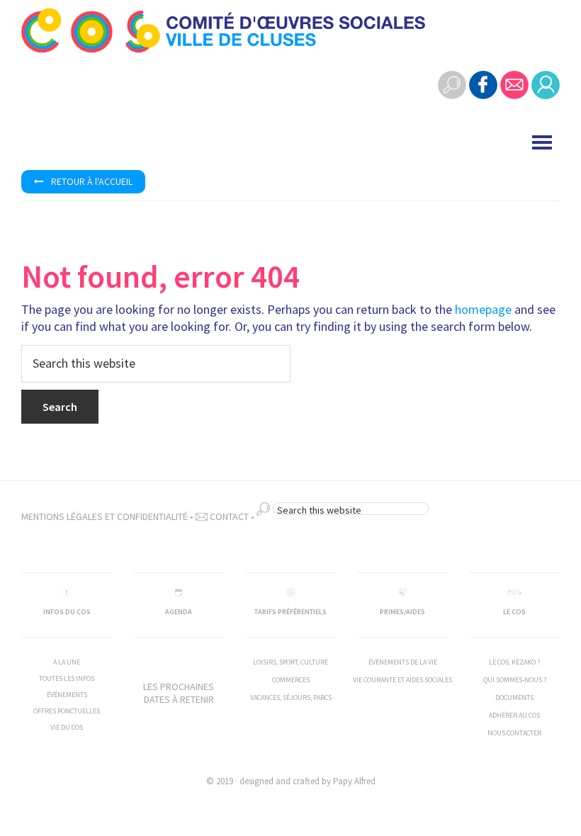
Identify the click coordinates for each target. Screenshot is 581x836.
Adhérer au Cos (514, 715)
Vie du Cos (66, 727)
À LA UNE (66, 662)
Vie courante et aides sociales (402, 679)
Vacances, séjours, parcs (291, 697)
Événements (67, 694)
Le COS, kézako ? (514, 662)
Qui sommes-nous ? (514, 679)
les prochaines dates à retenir (178, 693)
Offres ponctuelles (66, 711)
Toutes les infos (66, 678)
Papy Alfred (354, 781)
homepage (483, 309)
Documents (514, 697)
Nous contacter (514, 733)
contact (228, 516)
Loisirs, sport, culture (290, 662)
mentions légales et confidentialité (104, 516)
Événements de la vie (402, 662)
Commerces (291, 679)
